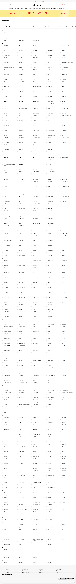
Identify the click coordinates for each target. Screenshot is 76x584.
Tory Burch (49, 514)
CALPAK (5, 130)
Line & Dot (49, 292)
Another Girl (50, 67)
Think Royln (35, 511)
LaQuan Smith (6, 311)
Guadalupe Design (51, 218)
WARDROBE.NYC (22, 539)
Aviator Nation (64, 76)
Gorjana (34, 220)
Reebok (20, 427)
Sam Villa (6, 463)
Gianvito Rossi (21, 218)
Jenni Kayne (35, 265)
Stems (49, 477)
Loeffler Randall (50, 311)
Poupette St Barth (51, 390)
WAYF (20, 544)
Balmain (5, 110)
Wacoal (5, 537)
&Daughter (6, 38)
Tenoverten (6, 509)
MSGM (63, 338)
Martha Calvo (21, 348)
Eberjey (5, 181)
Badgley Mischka (7, 98)
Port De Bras (35, 404)
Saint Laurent (6, 453)
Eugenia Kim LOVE (65, 181)
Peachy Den (6, 406)
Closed (34, 147)
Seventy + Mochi (22, 446)
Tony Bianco (50, 509)
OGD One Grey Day (7, 382)
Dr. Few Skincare (51, 159)
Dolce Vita (35, 169)
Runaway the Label (65, 431)
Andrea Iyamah (50, 52)
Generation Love (7, 225)
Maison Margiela (7, 338)
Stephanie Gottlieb (51, 480)
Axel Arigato (64, 79)
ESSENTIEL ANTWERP (52, 181)
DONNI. (34, 173)
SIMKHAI (20, 480)
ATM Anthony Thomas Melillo (67, 62)
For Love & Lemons (36, 203)
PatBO (5, 404)
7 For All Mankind (36, 40)
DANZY (5, 170)
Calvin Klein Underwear (8, 132)
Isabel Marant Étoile (51, 252)
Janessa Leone (6, 272)
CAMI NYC (6, 137)
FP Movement (35, 208)
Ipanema (34, 250)
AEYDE (5, 79)
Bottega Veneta (50, 101)
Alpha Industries (36, 57)
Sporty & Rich (50, 453)
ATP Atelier (64, 64)
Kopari (63, 280)
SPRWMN (49, 456)
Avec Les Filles (64, 74)
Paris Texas (6, 399)
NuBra (63, 362)
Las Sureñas (6, 316)
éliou (5, 188)
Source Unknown (51, 441)
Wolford (49, 541)
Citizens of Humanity (37, 137)
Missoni (49, 338)
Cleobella (35, 144)
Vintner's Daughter (51, 527)
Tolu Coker (50, 504)
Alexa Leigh (21, 69)
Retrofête (34, 417)
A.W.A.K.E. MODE (7, 55)
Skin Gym (35, 458)
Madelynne (6, 324)
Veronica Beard (21, 531)
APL (48, 74)
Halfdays (5, 235)
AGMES (20, 45)
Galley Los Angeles (7, 216)
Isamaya (63, 250)
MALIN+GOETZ (7, 345)
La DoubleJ (6, 302)
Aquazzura (49, 81)
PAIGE (5, 387)
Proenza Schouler (65, 390)
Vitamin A (49, 529)
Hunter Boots (64, 233)
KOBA (63, 277)
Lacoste (5, 299)
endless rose (35, 179)
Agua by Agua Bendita (23, 52)
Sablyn (5, 444)
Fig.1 (19, 201)
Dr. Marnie (49, 166)
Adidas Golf (6, 69)
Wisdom (49, 537)
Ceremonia (21, 142)
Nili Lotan (35, 367)
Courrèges (64, 130)
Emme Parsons (21, 188)
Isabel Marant (50, 250)
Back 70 (5, 96)
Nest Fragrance (21, 365)
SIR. (34, 441)
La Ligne (5, 304)
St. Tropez (49, 461)
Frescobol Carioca (65, 196)
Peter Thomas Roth (22, 399)
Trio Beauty (64, 497)
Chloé (34, 125)
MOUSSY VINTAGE (65, 336)
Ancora (49, 45)
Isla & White (64, 252)
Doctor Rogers (35, 166)
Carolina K (21, 125)
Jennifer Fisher (21, 272)
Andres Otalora (50, 55)
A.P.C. (5, 50)
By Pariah (64, 113)
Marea (20, 324)
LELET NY (20, 314)
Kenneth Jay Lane (22, 287)
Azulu (63, 86)
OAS (5, 377)
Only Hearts (35, 382)
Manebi (5, 348)
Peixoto (20, 387)
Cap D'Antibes (6, 142)
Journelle (63, 265)
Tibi (48, 492)
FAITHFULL (6, 198)
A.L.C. (5, 48)
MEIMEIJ (34, 338)
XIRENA (5, 549)
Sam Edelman (6, 461)
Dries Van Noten (65, 157)
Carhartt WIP (6, 147)
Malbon (5, 340)
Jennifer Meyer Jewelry (37, 260)
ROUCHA (63, 422)
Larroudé (5, 314)
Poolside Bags (35, 402)
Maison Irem (6, 336)
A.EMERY (6, 45)
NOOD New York (50, 362)
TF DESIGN (6, 514)
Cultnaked (64, 142)
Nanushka (6, 365)
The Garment (21, 504)
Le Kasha (20, 309)
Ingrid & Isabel (21, 252)
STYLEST (63, 451)
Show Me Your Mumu (22, 465)
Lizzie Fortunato (50, 309)
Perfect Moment (21, 390)
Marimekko (21, 331)
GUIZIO (49, 225)
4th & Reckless (35, 38)
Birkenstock (35, 103)
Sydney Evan (64, 477)
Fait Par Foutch (7, 201)
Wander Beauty (7, 544)
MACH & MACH (7, 321)
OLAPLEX (20, 377)
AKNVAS (20, 62)
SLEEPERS (35, 463)
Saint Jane (6, 451)
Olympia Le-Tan (36, 375)
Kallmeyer (6, 282)
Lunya (63, 299)
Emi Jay (20, 186)
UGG (5, 519)
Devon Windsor (36, 159)
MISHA (49, 336)
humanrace (50, 245)
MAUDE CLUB (35, 326)
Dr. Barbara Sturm (51, 157)
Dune (63, 159)
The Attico (20, 492)
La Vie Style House (22, 297)
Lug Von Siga (64, 297)
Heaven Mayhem (22, 238)
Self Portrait (6, 484)
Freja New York (50, 210)
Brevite (49, 110)
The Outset (35, 499)
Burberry (63, 98)
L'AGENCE (6, 292)
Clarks (34, 142)
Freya (63, 198)
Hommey (34, 245)
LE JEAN (20, 306)
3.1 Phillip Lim (21, 40)
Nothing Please (64, 358)
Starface (49, 463)
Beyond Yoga (35, 96)
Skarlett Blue (35, 446)
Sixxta (34, 444)
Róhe (48, 429)
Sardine (5, 468)
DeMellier (20, 171)
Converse (49, 137)
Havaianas (21, 235)
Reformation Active (22, 431)
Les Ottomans (35, 302)
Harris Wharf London (8, 240)
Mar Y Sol (20, 352)
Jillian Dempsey (50, 260)
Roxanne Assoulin (65, 427)
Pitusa (34, 390)
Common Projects (51, 130)
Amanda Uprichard (36, 64)
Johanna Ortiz (64, 260)
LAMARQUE (6, 309)
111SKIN (5, 40)
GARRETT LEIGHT (7, 220)
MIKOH (49, 326)
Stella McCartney (51, 475)
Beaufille (20, 103)
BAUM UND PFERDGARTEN (24, 98)
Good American (36, 216)
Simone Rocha (21, 484)
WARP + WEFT (21, 541)
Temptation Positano (8, 506)
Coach (34, 151)
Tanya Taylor (6, 504)
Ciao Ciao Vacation (36, 130)
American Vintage (36, 72)
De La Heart (21, 164)
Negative (20, 362)
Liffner (34, 316)
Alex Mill (20, 79)
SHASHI (20, 453)
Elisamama (21, 181)
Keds (19, 284)
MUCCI (63, 340)
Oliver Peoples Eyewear (23, 382)
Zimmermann (21, 562)
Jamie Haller (6, 270)
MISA (49, 331)
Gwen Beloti (64, 216)
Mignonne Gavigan (51, 324)
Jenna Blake (21, 267)
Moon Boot (64, 324)
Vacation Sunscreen (7, 524)
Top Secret (49, 511)
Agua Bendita (21, 50)
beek (19, 115)
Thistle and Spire (36, 514)
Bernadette (35, 94)
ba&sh (5, 94)
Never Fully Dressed (22, 367)
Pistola (34, 387)
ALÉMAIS (20, 67)
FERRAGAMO (21, 198)
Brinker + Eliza (50, 113)
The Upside (35, 506)
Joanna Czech (50, 267)
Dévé (34, 157)
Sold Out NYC (35, 470)
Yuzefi (34, 554)
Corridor (49, 144)
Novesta (63, 360)
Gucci (49, 220)
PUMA (63, 399)
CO (33, 149)
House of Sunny (50, 240)
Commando (50, 125)
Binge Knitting (35, 98)
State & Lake (50, 465)
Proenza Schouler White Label (67, 392)
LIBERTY (34, 311)
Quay (5, 412)
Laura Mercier (21, 292)
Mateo (34, 324)
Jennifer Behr (21, 270)
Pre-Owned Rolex (51, 399)
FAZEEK (20, 196)
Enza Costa (35, 186)
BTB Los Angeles (65, 96)
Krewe (63, 282)
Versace (34, 527)
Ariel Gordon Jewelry (65, 45)
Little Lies (49, 306)
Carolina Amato (7, 151)
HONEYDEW (50, 230)
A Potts (49, 76)
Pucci (63, 397)
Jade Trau (6, 265)
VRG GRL (63, 527)
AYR (63, 81)
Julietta (63, 267)
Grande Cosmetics (36, 223)
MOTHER (63, 331)
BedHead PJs (21, 113)
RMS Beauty (35, 436)
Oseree (49, 377)
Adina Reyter (6, 74)
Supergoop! (64, 463)
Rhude (34, 427)
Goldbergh (20, 223)
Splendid (49, 449)
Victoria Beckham (36, 531)
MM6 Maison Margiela (52, 345)
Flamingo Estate (22, 208)
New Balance (35, 358)
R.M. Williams (6, 417)
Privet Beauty (64, 387)
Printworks (50, 406)
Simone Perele (21, 482)
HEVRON (34, 233)
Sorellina (34, 487)
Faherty (5, 196)
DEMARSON (21, 169)
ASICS (63, 52)
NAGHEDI (6, 360)
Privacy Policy (39, 575)
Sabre (5, 446)
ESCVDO (49, 179)
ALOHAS (34, 52)
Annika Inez (50, 60)
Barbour (5, 117)
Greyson (34, 225)
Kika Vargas (35, 282)
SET (19, 444)
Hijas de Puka (35, 235)
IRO (33, 255)
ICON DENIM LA (7, 252)
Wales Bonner (6, 541)
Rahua (5, 431)
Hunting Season (65, 235)
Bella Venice (21, 120)
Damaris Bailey (7, 159)
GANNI (5, 218)
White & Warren (36, 542)
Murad (63, 343)
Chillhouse (21, 149)
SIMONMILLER (21, 487)
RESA (20, 436)
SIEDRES (20, 470)
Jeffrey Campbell (22, 265)
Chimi (20, 151)
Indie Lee (20, 250)
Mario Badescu (21, 336)
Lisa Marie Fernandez (51, 299)
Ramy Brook (21, 417)
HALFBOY (6, 233)
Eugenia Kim (64, 179)
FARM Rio (6, 208)
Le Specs (34, 304)
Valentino (6, 527)
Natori (20, 358)
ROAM (49, 417)
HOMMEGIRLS (35, 242)
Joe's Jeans (50, 272)
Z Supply (49, 562)
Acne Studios (6, 60)
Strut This (64, 444)
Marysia (20, 350)
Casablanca (21, 130)
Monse (49, 350)
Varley (5, 531)
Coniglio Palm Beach (51, 135)
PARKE (5, 402)
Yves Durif (35, 557)
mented (34, 345)
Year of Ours (6, 557)
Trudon (63, 502)
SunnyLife (64, 458)
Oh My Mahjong (21, 375)
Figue (20, 203)
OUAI (63, 377)
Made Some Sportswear (8, 326)
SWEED (63, 475)
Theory (34, 497)
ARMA (63, 48)
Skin (34, 453)
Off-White (6, 380)
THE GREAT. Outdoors (23, 509)
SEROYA (5, 487)
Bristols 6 (49, 117)
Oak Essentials (7, 375)
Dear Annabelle (21, 159)
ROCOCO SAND (50, 422)
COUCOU (63, 125)
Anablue (34, 81)
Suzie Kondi (64, 470)
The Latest (20, 511)
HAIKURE (6, 230)
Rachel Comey (6, 424)
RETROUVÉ (35, 419)
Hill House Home (36, 238)
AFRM (5, 81)
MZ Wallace (64, 348)
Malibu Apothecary (7, 343)
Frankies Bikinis (50, 198)
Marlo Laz (20, 338)
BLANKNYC (35, 115)
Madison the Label (7, 331)
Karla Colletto (6, 287)
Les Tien (34, 306)
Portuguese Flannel (36, 406)
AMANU (34, 67)
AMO (34, 76)
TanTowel (6, 502)
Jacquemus (6, 260)
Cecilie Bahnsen (21, 137)
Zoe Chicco (35, 562)
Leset (34, 297)
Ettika (49, 188)
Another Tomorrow (51, 69)
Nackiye (5, 358)
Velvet (20, 529)
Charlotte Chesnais (22, 147)
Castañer (20, 132)
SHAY (20, 456)
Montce (49, 352)
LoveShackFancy (65, 292)
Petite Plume (21, 402)
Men (7, 24)
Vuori (63, 529)
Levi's (34, 309)
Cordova (49, 142)
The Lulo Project (36, 492)
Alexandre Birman (22, 72)
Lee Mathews (21, 304)
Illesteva (5, 255)
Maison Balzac (6, 333)
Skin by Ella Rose (36, 456)
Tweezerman (64, 506)
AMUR (34, 79)
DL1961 (34, 164)
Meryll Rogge (35, 350)
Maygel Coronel (36, 331)
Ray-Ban (20, 419)
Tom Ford (49, 506)
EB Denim (6, 179)
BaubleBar (20, 96)
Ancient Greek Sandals (37, 86)
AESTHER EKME (7, 76)
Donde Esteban (36, 171)
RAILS (5, 434)
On (33, 377)
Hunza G (63, 238)
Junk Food (64, 270)
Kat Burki (20, 280)
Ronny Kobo (50, 431)
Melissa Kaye (35, 343)
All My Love (35, 48)
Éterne (49, 186)
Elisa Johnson (21, 179)
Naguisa (5, 362)
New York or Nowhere (37, 360)
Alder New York (21, 64)
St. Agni (49, 458)
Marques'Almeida (22, 343)
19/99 (20, 38)
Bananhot (6, 113)
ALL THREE (35, 50)
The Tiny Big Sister (36, 504)
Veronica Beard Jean (36, 524)
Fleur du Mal (21, 210)
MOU (63, 333)
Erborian (34, 188)
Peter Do (20, 397)
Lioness (49, 297)
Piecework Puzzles (22, 406)
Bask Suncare (21, 94)
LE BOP (20, 302)
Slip (34, 465)
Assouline (64, 57)
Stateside (49, 468)
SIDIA (20, 468)
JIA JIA (34, 272)
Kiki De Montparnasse (37, 284)
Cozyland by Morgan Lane (66, 137)
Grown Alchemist (51, 216)
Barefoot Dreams (22, 91)
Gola (19, 220)
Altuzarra (34, 62)
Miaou (34, 352)
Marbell (5, 352)
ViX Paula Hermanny (51, 531)
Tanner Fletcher (7, 499)
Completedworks (51, 132)
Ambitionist (35, 69)
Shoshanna (21, 463)
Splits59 (49, 451)
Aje (19, 60)
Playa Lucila (35, 397)
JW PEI (63, 272)
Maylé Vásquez (35, 333)
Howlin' (49, 242)
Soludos (34, 477)
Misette (49, 333)
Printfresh (49, 404)
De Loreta (20, 166)
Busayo (63, 101)
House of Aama (50, 235)
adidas (5, 64)
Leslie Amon (35, 299)
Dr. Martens (50, 169)
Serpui (20, 441)
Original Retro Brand (51, 375)
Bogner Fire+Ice (50, 91)
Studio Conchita (65, 449)
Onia (34, 380)
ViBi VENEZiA (35, 529)
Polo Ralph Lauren (36, 399)
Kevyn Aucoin (35, 277)
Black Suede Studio (36, 113)
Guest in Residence (51, 223)
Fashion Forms (7, 210)
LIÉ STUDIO (35, 314)
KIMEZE (34, 287)
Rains (5, 436)
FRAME (34, 210)
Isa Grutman (50, 255)
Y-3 (4, 554)
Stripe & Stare (64, 441)
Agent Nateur (6, 86)
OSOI (49, 380)
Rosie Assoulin (64, 417)
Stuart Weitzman (65, 446)
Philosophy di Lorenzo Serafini (24, 404)
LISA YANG (50, 304)
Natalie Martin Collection (8, 367)
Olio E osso (21, 380)
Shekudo (20, 458)
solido (34, 475)
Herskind (34, 230)
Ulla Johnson (21, 519)
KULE (63, 284)
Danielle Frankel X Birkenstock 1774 (9, 165)
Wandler (20, 537)
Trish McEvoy (64, 499)
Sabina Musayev (7, 441)
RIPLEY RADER (36, 431)
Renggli (20, 434)
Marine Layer (21, 333)
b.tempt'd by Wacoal (7, 91)
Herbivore (20, 245)
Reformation (21, 429)
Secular (5, 482)
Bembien (34, 91)
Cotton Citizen (50, 151)
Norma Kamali (50, 367)
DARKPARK (6, 172)
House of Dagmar (51, 238)
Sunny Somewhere (65, 461)
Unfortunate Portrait (36, 519)
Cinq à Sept (35, 135)
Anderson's (50, 48)
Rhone (34, 424)
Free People (50, 208)
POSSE (49, 387)
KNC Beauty (50, 287)
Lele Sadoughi (21, 311)
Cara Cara (6, 144)
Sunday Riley (64, 453)
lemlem (34, 292)
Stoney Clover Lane (51, 487)
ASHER (63, 50)
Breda (49, 108)
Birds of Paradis (36, 101)
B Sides (63, 94)
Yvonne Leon (50, 554)
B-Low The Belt (36, 117)
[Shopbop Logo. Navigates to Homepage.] (38, 5)
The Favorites (21, 502)
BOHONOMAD (50, 94)
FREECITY (49, 203)
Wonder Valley (64, 537)
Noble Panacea (50, 360)
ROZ (63, 429)
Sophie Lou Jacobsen (37, 482)
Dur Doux (63, 164)
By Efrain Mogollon (65, 108)
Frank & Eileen (50, 196)
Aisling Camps (21, 57)
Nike (34, 365)
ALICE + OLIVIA (21, 81)
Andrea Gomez (50, 50)
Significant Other (22, 475)
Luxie (63, 306)
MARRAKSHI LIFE (22, 345)
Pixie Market (35, 392)
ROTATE (63, 419)
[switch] (2, 38)
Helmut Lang (21, 240)
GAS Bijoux (6, 223)
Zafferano (6, 562)
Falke (5, 203)
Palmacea (6, 390)
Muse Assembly (65, 345)
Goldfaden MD (21, 225)
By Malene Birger (65, 110)
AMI (34, 74)
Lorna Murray (50, 316)
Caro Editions (6, 149)
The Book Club (21, 497)
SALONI (5, 458)
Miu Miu (49, 343)
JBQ (19, 260)
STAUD (49, 470)
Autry (63, 72)
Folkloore (35, 201)
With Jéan (49, 539)
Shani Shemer (21, 451)
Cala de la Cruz (7, 125)
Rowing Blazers (64, 424)
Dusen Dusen (64, 166)
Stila (48, 482)
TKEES (49, 499)
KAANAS (5, 277)
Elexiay (5, 186)
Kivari (49, 284)
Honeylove (49, 233)
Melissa (34, 340)
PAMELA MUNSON (7, 392)
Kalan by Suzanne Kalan (8, 280)
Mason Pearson (36, 321)
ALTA (34, 60)
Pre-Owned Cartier (51, 397)
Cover (63, 135)
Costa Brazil (50, 149)
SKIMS (34, 451)
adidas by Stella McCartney (9, 67)
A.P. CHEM (6, 52)
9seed (49, 38)
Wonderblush (50, 544)
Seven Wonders (21, 449)
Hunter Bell (64, 230)
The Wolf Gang (35, 509)
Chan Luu (20, 144)
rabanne (5, 422)
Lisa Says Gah (50, 302)
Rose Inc (49, 434)
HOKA (34, 240)
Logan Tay (49, 314)
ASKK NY (63, 55)
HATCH (20, 233)
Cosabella (49, 147)
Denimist (20, 173)
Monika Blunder (50, 348)
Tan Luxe (5, 497)
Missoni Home (50, 340)
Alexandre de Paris (22, 74)
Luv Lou (63, 304)
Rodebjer (49, 427)
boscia (49, 98)
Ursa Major (50, 519)
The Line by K (21, 514)
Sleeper (34, 461)
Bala (5, 108)
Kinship (49, 280)
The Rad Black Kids (36, 502)
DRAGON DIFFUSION (51, 171)
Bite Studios (35, 108)
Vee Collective (21, 524)
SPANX (49, 444)
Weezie (34, 537)
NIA (33, 362)
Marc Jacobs (21, 321)
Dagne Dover (6, 157)
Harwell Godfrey (7, 245)
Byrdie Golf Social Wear (66, 115)
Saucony (5, 470)
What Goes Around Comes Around (38, 540)
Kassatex (20, 277)
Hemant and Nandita (22, 242)
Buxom (63, 103)
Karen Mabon (6, 284)
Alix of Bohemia (36, 45)
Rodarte (49, 424)
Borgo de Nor (50, 96)
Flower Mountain (36, 196)
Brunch (63, 91)
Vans (5, 529)
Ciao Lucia (35, 132)
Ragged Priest (6, 429)
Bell (19, 117)
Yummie (20, 557)
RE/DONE (20, 422)
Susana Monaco (65, 465)
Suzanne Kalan (64, 468)
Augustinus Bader (65, 67)
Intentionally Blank (22, 255)
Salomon (5, 456)
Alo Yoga (34, 55)
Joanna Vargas (50, 270)
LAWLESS (20, 299)
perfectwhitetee (21, 392)
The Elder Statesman (22, 499)
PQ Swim (49, 392)
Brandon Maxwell (51, 103)
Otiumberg (64, 375)
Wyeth (63, 539)
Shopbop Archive (22, 461)
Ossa (48, 382)
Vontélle (63, 524)
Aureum (63, 69)
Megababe (35, 336)
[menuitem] (11, 5)
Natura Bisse (21, 360)
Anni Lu (49, 62)
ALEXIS (20, 76)
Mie (48, 321)
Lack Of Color (6, 297)
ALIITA (20, 86)
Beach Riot (21, 101)
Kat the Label (21, 282)
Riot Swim (35, 429)
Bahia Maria (6, 103)
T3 (4, 492)
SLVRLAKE (35, 468)
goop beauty (35, 218)
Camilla (5, 135)
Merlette (34, 348)
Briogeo (49, 115)
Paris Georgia (6, 397)
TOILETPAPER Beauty (51, 502)
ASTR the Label (65, 60)
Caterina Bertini (21, 135)
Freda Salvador (50, 201)
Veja (19, 527)
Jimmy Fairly (50, 265)
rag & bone (6, 427)
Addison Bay (6, 62)
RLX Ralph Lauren (36, 434)
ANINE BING (50, 57)
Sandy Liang (6, 465)
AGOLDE (20, 48)
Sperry (49, 446)
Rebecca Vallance (22, 424)
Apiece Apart (50, 72)
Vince (49, 524)
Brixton (49, 120)
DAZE (20, 157)
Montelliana (64, 321)
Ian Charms (6, 250)
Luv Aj (63, 302)
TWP (63, 509)
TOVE (63, 492)
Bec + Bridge (21, 110)
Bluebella (34, 120)
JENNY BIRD (35, 267)
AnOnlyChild (50, 64)
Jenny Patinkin (35, 270)
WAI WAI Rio (6, 539)
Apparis (49, 79)
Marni (20, 340)
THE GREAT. (21, 506)
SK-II (34, 449)
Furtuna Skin (64, 201)
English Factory (36, 181)
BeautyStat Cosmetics (23, 108)
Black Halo (35, 110)
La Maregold (6, 306)
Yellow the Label (21, 554)
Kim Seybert (50, 277)
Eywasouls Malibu (65, 186)
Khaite (34, 280)
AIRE (19, 55)
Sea (5, 480)
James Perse (6, 267)
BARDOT (5, 120)
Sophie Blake (35, 480)
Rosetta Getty (50, 436)
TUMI (63, 504)
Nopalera (49, 365)
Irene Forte (35, 252)
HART (5, 242)
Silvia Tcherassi (21, 477)
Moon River (64, 326)
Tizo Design (50, 497)
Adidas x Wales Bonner (8, 72)
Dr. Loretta (49, 164)
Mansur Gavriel (7, 350)
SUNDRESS (64, 456)
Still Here (49, 484)
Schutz (5, 477)
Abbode (5, 57)
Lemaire (20, 316)
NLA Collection (50, 358)
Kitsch (49, 282)
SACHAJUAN (6, 449)
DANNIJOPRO (6, 167)
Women (3, 24)
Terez (5, 511)
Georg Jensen (21, 216)
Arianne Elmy (50, 86)
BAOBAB (5, 115)
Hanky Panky (6, 238)
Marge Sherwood (22, 326)
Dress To (49, 173)
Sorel (34, 484)
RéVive (34, 422)
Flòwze (34, 198)
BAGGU (5, 101)
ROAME (49, 419)
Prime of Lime (50, 402)
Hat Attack (21, 230)
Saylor (5, 475)
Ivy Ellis (63, 255)
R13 (5, 419)
